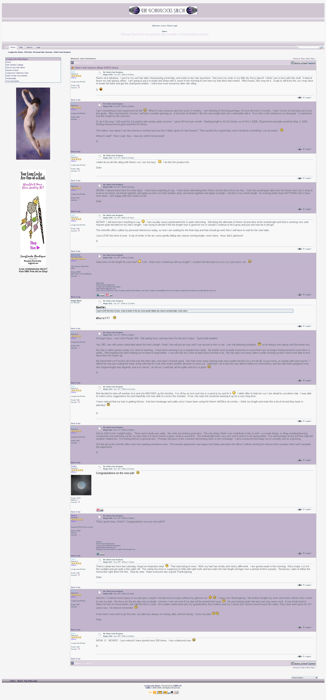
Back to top (75, 100)
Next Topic (310, 59)
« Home (12, 681)
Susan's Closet (12, 70)
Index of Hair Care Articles (17, 76)
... (83, 63)
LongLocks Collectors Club (17, 73)
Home (12, 47)
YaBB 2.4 (177, 686)
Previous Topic (299, 59)
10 (91, 63)
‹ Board (20, 681)
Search (29, 47)
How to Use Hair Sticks (15, 67)
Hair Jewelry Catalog (14, 65)
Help (21, 47)
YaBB (147, 688)
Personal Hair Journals (42, 52)
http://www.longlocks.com (106, 289)
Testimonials (11, 78)
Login (175, 26)
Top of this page (30, 681)
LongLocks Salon (15, 52)
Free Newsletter (12, 81)
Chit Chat (28, 52)
